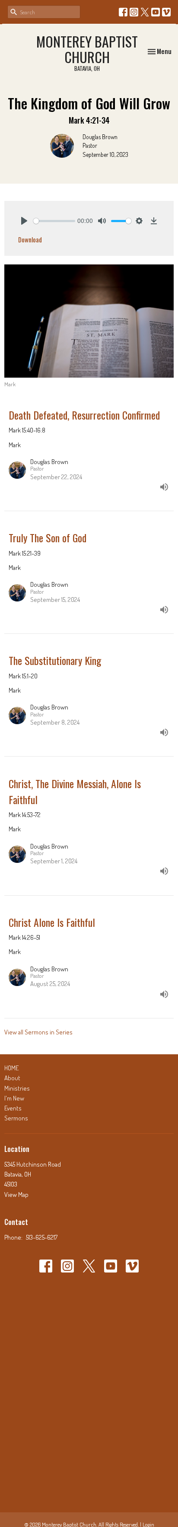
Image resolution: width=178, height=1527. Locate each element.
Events (13, 1108)
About (12, 1078)
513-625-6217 (41, 1237)
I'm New (14, 1098)
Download (30, 239)
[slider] (54, 221)
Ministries (17, 1088)
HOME (11, 1068)
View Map (16, 1194)
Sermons (16, 1118)
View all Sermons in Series (38, 1032)
